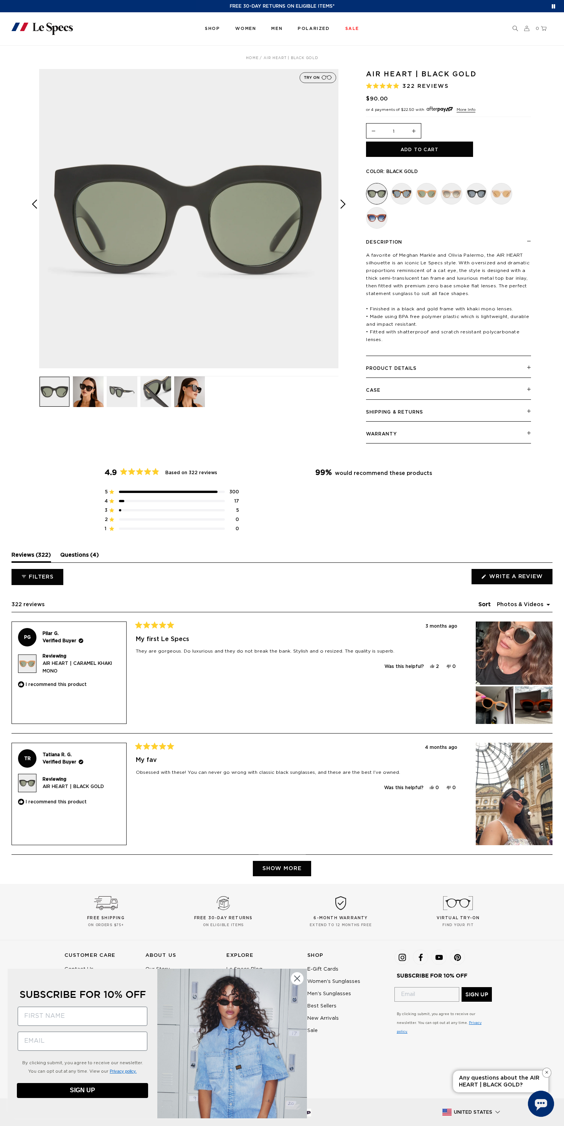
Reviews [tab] (31, 557)
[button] (515, 29)
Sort (485, 604)
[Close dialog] (297, 978)
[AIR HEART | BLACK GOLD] (376, 193)
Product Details (391, 368)
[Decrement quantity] (373, 131)
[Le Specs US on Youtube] (439, 957)
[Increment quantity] (414, 131)
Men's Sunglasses (329, 993)
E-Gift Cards (322, 969)
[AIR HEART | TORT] (401, 193)
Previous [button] (34, 224)
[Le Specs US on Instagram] (402, 957)
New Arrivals (323, 1018)
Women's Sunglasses (333, 981)
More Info (466, 110)
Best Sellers (321, 1006)
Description (384, 242)
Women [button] (245, 28)
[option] (188, 218)
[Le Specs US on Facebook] (420, 957)
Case (373, 390)
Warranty (381, 434)
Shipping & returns (394, 412)
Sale (312, 1030)
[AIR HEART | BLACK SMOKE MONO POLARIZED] (476, 193)
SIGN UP (476, 994)
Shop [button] (212, 28)
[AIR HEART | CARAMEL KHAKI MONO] (426, 193)
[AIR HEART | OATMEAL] (451, 193)
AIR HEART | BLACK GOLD (73, 786)
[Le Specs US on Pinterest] (457, 957)
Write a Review (520, 579)
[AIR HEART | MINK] (501, 193)
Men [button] (276, 28)
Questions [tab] (79, 557)
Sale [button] (352, 28)
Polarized (314, 28)
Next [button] (343, 224)
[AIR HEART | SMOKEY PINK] (376, 218)
